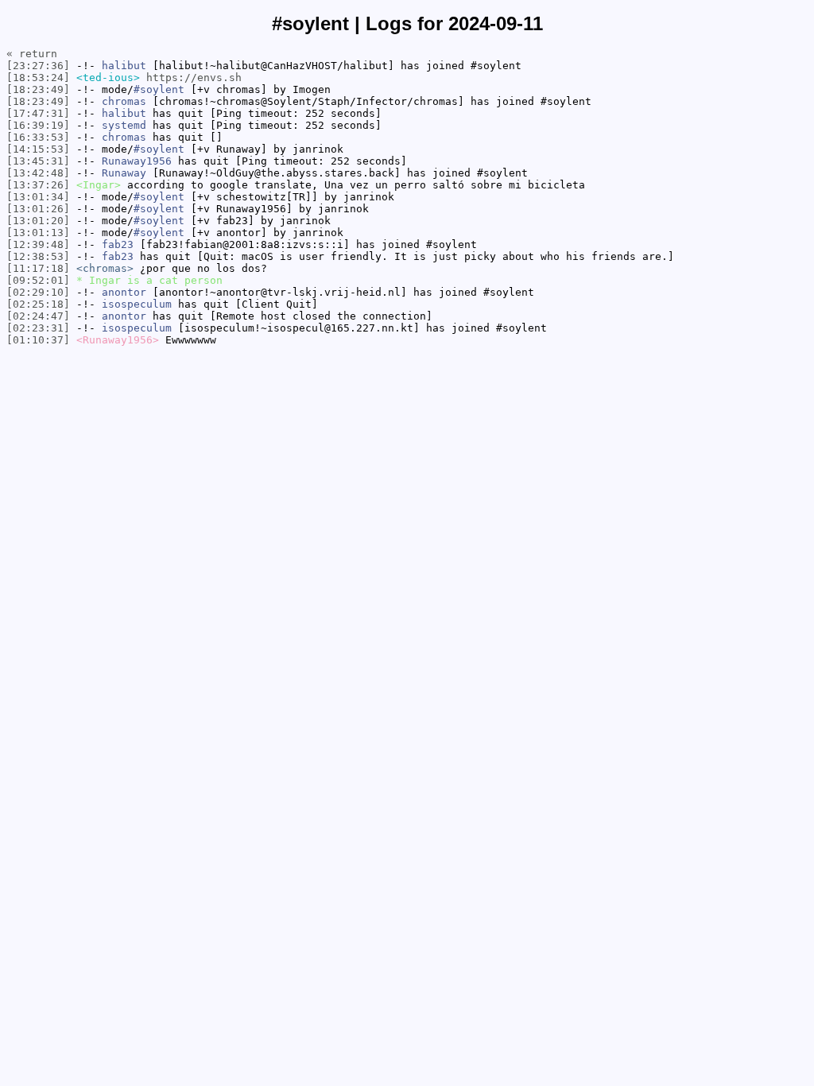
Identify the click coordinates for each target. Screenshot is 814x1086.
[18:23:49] (38, 89)
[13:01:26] (38, 209)
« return (31, 54)
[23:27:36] (38, 66)
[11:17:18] (38, 268)
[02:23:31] (38, 328)
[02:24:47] (38, 316)
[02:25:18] (38, 304)
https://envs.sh (194, 77)
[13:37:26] (38, 185)
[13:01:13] (38, 233)
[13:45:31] (38, 161)
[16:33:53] (38, 137)
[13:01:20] (38, 221)
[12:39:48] (38, 244)
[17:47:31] (38, 113)
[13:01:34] (38, 197)
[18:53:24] (38, 77)
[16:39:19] (38, 125)
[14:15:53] (38, 149)
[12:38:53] (38, 256)
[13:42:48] (38, 173)
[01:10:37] (38, 340)
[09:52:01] (38, 280)
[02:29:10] (38, 292)
